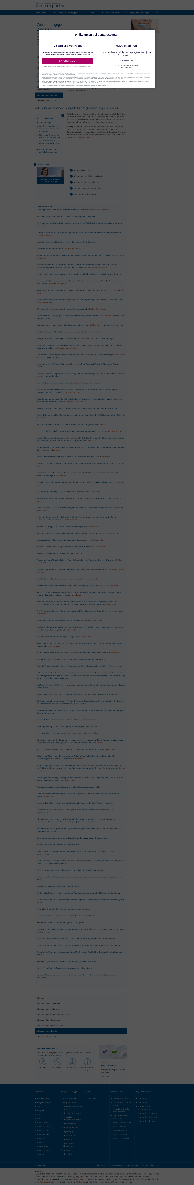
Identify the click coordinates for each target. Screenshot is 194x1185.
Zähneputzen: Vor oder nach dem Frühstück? (73, 1107)
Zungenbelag (40, 1154)
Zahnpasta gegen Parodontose (47, 1009)
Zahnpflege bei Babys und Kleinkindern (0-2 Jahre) (145, 1107)
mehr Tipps (41, 376)
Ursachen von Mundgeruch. (97, 267)
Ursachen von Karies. (44, 302)
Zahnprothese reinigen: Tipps (121, 1126)
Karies (38, 1106)
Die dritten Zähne (112, 12)
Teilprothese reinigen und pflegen (123, 1122)
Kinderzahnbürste (143, 1099)
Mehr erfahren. (55, 450)
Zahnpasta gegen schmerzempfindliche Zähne (53, 1014)
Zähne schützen (67, 1139)
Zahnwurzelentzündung (43, 1150)
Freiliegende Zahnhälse (43, 1103)
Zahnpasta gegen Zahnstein (46, 95)
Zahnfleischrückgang (42, 1130)
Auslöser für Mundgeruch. (56, 283)
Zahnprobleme (41, 12)
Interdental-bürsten (87, 1067)
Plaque (38, 1118)
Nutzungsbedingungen (132, 1165)
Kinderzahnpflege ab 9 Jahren (147, 1121)
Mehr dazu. (104, 424)
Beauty (92, 12)
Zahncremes (41, 1067)
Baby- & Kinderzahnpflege (139, 12)
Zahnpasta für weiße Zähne (46, 100)
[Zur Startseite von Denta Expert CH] (49, 5)
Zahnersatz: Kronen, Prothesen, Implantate (122, 1103)
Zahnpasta (40, 998)
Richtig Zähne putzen (69, 1103)
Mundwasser (71, 1067)
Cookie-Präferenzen (115, 1165)
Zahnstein (39, 1142)
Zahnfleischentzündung (43, 1126)
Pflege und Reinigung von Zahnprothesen (120, 1117)
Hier (77, 383)
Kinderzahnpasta (143, 1103)
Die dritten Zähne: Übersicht (121, 1099)
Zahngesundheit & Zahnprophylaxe (68, 1144)
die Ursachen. (42, 417)
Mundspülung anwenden (70, 1127)
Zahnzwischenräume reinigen (72, 1113)
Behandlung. (41, 226)
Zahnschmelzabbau (42, 1134)
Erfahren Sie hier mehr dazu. (92, 332)
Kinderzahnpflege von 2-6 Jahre (147, 1113)
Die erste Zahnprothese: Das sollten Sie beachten (121, 1110)
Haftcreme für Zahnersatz (120, 1130)
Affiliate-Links (79, 1179)
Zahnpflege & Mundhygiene (68, 12)
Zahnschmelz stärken (69, 1135)
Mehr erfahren (98, 742)
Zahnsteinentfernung (83, 137)
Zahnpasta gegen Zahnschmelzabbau (43, 88)
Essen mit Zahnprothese (120, 1134)
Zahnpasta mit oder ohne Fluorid (48, 1003)
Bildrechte (146, 1165)
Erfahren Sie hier (96, 325)
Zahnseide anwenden (69, 1124)
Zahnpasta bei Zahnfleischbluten (48, 1020)
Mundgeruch (68, 248)
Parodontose (40, 1114)
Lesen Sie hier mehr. (103, 209)
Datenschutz (101, 1165)
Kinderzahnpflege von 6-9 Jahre (147, 1117)
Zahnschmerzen (41, 1138)
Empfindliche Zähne (42, 1099)
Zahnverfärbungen (42, 1146)
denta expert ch (40, 1165)
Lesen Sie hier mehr (106, 315)
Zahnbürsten (56, 1067)
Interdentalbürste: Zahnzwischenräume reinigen (72, 1118)
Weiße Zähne (92, 1099)
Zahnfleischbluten (41, 1122)
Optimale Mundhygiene (70, 1099)
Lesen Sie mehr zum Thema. (109, 585)
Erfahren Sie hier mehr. (45, 235)
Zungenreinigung (68, 1132)
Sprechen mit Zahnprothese (121, 1138)
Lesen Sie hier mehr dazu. (67, 348)
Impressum (155, 1165)
